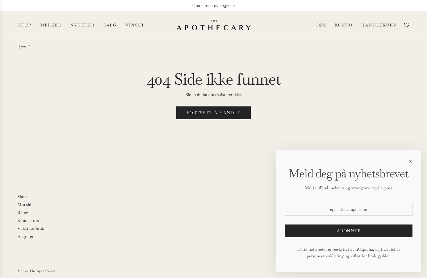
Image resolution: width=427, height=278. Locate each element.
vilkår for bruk (363, 256)
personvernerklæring (325, 256)
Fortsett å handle (213, 112)
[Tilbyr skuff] (406, 25)
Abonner (349, 231)
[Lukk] (410, 161)
